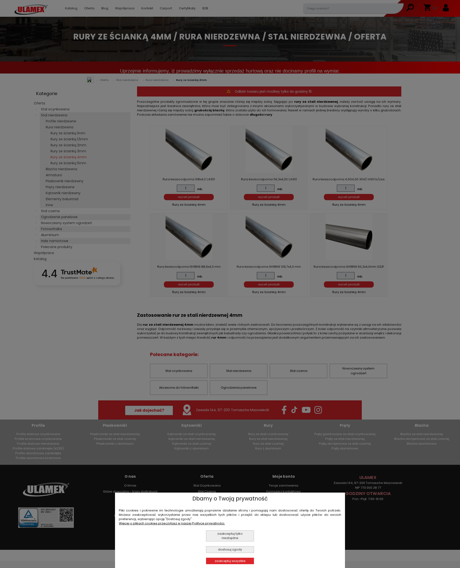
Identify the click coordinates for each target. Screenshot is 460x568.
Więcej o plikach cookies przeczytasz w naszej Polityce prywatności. (172, 523)
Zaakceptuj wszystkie (230, 561)
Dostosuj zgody (230, 549)
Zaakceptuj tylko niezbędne (230, 535)
